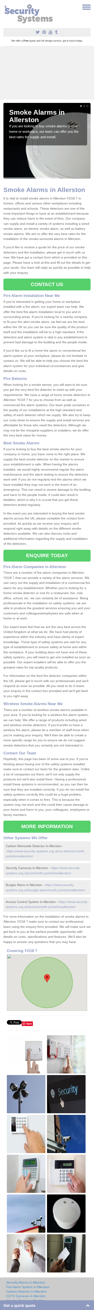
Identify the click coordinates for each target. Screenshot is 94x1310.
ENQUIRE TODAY (47, 555)
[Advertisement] (47, 73)
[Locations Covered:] (5, 6)
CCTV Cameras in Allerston (26, 1296)
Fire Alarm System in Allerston (27, 1287)
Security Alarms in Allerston (25, 1282)
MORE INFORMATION (47, 826)
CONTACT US (47, 284)
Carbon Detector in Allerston (26, 1291)
